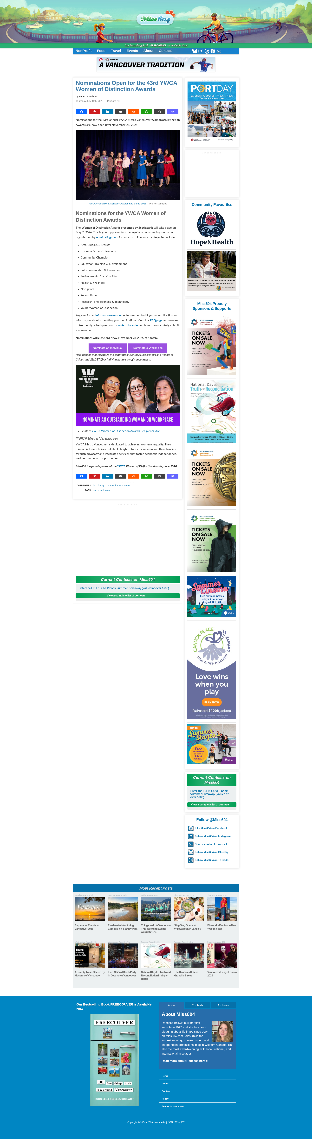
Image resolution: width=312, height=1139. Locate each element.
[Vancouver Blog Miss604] (156, 18)
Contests (197, 1005)
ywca (107, 490)
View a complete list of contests (126, 595)
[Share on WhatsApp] (146, 111)
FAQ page (156, 320)
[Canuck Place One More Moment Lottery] (211, 670)
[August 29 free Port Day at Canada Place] (211, 112)
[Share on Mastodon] (172, 111)
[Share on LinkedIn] (107, 111)
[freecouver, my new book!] (114, 1105)
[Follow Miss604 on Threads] (206, 51)
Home (165, 1076)
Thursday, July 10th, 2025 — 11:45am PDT (98, 100)
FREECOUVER (158, 45)
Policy (165, 1098)
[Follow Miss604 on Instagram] (200, 51)
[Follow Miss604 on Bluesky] (194, 51)
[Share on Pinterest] (94, 111)
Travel (116, 51)
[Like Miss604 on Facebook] (212, 51)
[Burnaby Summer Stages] (211, 744)
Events (132, 51)
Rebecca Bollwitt (88, 96)
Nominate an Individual (107, 348)
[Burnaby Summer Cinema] (211, 596)
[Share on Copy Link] (159, 111)
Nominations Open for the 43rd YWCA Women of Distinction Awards (126, 86)
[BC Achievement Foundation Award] (211, 344)
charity (100, 485)
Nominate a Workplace (147, 348)
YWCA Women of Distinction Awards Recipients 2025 (117, 203)
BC (94, 485)
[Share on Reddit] (133, 111)
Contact (165, 51)
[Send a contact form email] (218, 51)
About (148, 51)
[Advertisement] (128, 537)
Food (101, 51)
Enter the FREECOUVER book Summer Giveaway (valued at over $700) (124, 588)
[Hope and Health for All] (211, 229)
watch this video (128, 325)
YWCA (121, 466)
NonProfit (84, 51)
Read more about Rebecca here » (185, 1061)
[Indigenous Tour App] (211, 271)
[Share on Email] (120, 111)
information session (108, 315)
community (112, 485)
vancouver (124, 485)
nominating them (107, 237)
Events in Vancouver (173, 1106)
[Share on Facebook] (81, 111)
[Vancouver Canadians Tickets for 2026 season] (156, 64)
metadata (128, 482)
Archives (223, 1005)
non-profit (98, 490)
